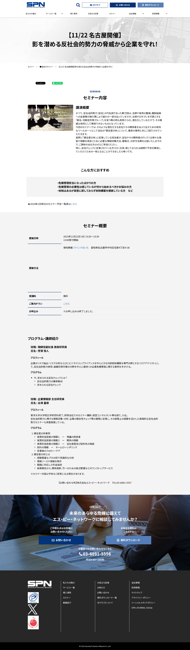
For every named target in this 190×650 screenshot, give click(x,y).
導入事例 (73, 13)
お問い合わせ (124, 5)
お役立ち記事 (93, 13)
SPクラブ (96, 5)
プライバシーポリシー (141, 597)
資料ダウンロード (152, 5)
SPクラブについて (105, 602)
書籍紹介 (67, 602)
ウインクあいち (81, 247)
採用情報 (155, 13)
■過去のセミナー (47, 66)
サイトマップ (136, 592)
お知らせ (101, 587)
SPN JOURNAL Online (141, 607)
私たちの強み (31, 13)
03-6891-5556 (97, 554)
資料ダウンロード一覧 (107, 597)
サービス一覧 (51, 13)
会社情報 (132, 13)
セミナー (112, 13)
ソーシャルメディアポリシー (143, 602)
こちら (74, 204)
